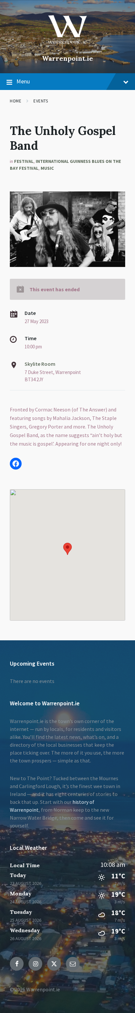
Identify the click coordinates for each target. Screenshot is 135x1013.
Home (15, 101)
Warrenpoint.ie (67, 58)
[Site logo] (67, 47)
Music (47, 168)
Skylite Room (40, 364)
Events (40, 101)
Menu (23, 81)
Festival (23, 161)
